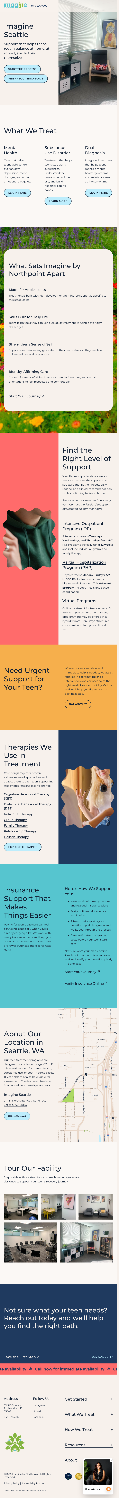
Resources (75, 1444)
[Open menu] (111, 6)
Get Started (76, 1399)
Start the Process (22, 69)
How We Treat (79, 1429)
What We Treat (79, 1414)
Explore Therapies (22, 847)
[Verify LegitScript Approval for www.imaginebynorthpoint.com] (68, 1476)
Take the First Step (20, 1357)
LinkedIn (38, 1411)
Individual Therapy (18, 814)
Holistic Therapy (16, 837)
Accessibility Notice (32, 1483)
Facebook (38, 1417)
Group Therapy (15, 820)
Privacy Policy (12, 1483)
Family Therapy (16, 825)
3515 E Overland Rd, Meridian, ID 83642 (13, 1408)
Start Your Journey (24, 396)
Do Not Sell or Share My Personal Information (25, 1490)
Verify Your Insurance (25, 78)
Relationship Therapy (20, 831)
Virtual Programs (79, 600)
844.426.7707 (39, 5)
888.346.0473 (17, 1116)
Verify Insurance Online (84, 983)
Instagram (39, 1405)
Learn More (17, 192)
